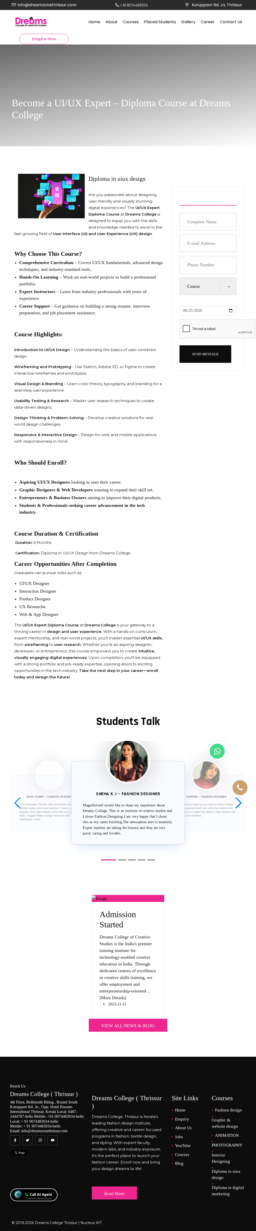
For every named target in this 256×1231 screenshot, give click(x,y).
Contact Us (231, 22)
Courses (131, 22)
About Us (183, 1127)
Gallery (188, 22)
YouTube (183, 1145)
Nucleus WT (91, 1222)
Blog (179, 1163)
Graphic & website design (225, 1123)
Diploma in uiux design (226, 1174)
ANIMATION (227, 1135)
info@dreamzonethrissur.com (47, 5)
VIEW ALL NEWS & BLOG (128, 1025)
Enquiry (182, 1119)
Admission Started (118, 919)
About (112, 22)
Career (208, 22)
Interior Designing (221, 1158)
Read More (114, 1193)
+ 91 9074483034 (35, 1121)
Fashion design (228, 1110)
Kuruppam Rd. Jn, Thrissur (217, 5)
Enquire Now (44, 39)
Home (94, 22)
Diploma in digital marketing (228, 1190)
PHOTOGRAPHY (227, 1145)
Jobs (179, 1136)
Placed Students (160, 22)
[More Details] (113, 997)
